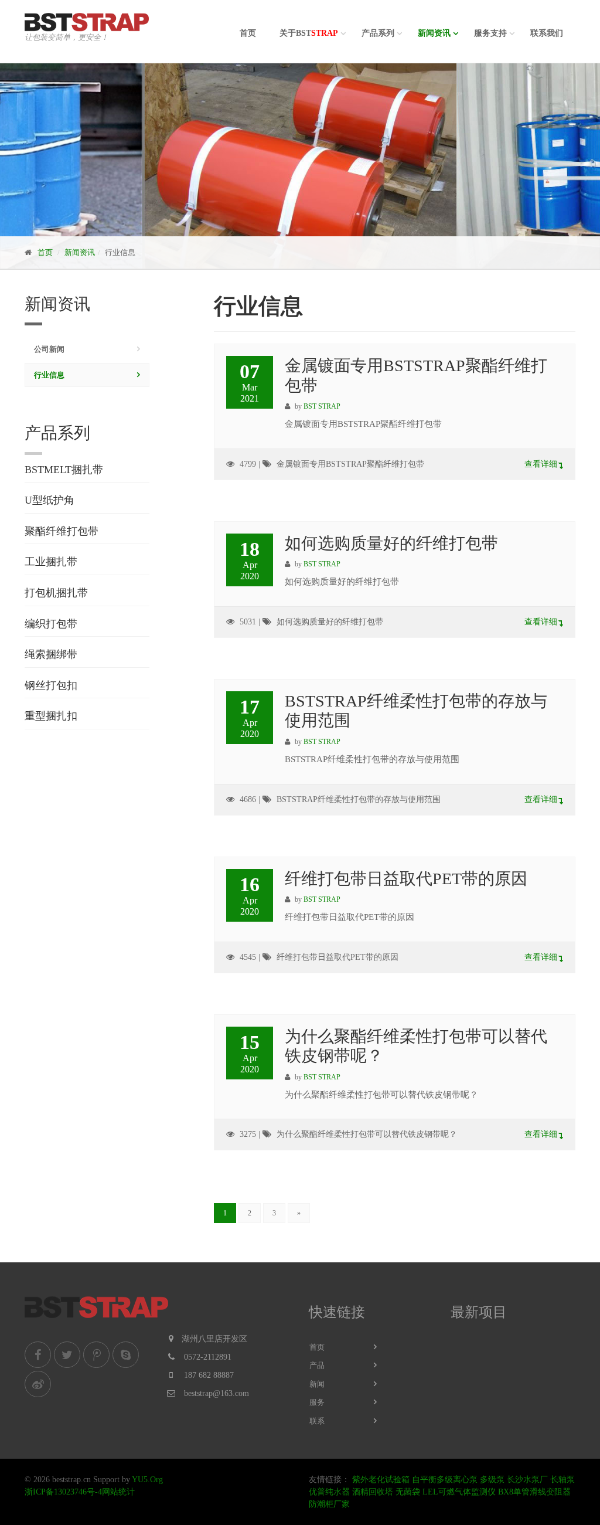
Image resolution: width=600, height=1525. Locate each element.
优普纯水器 (329, 1491)
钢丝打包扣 (51, 685)
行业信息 (49, 375)
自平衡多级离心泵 (445, 1479)
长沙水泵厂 (527, 1479)
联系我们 (546, 33)
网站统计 (118, 1491)
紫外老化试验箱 (381, 1479)
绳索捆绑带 (51, 654)
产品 (317, 1365)
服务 (317, 1402)
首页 (248, 33)
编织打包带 (51, 624)
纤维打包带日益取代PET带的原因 (406, 879)
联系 (317, 1421)
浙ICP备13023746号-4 (63, 1491)
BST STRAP (322, 406)
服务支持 (490, 33)
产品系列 (378, 33)
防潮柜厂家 (329, 1504)
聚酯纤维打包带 (61, 531)
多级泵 (492, 1479)
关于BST (308, 33)
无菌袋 (408, 1491)
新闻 (317, 1384)
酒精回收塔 (372, 1491)
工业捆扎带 (51, 562)
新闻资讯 (434, 33)
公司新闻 (49, 349)
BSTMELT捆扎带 (64, 469)
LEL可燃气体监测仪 (459, 1491)
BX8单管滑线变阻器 (534, 1491)
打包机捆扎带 (56, 593)
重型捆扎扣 (51, 716)
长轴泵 (562, 1479)
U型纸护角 (49, 500)
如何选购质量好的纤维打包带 (391, 543)
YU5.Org (147, 1479)
